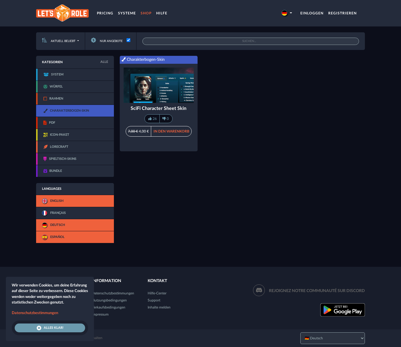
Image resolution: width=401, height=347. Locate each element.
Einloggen (312, 13)
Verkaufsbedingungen (108, 307)
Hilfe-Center (157, 293)
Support (154, 300)
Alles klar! (53, 327)
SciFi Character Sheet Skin (158, 108)
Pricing (105, 13)
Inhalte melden (159, 307)
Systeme (127, 13)
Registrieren (342, 13)
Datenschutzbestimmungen (113, 293)
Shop (146, 13)
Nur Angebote (111, 41)
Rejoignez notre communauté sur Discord (317, 291)
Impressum (100, 314)
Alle (104, 61)
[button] (287, 13)
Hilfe (161, 13)
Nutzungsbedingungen (109, 300)
